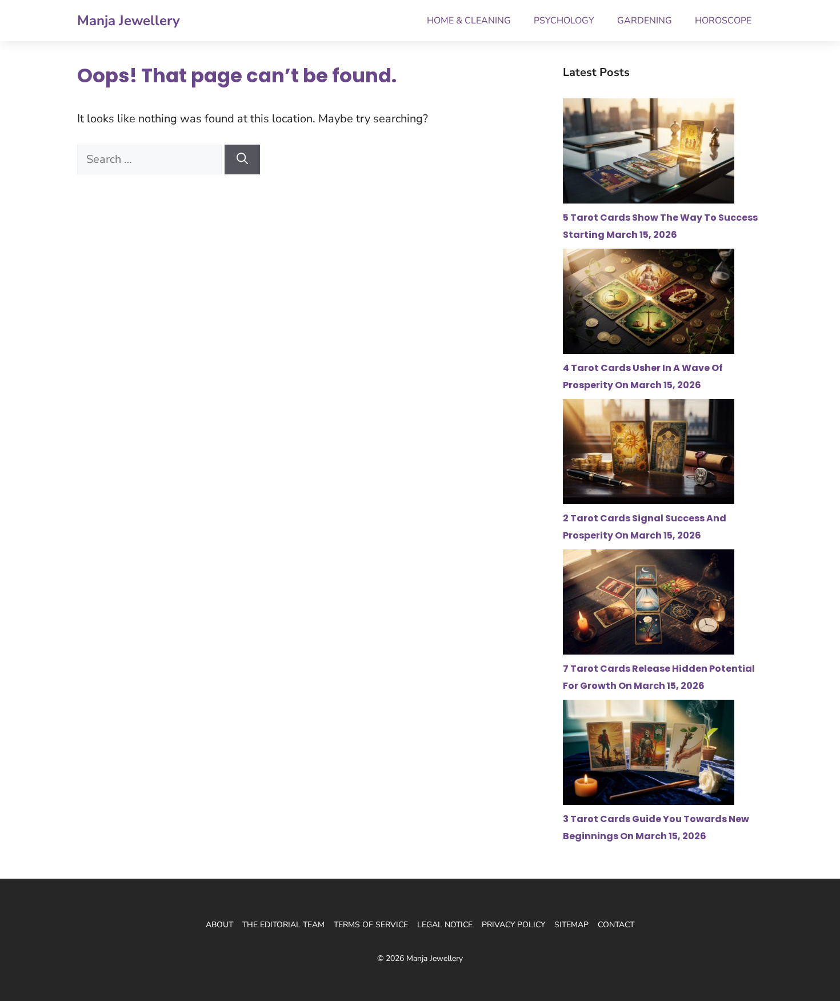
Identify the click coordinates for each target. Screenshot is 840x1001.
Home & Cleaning (469, 20)
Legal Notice (445, 924)
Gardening (644, 20)
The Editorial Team (283, 924)
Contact (616, 924)
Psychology (564, 20)
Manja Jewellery (128, 20)
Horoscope (723, 20)
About (219, 924)
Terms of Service (371, 924)
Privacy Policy (513, 924)
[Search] (242, 159)
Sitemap (571, 924)
